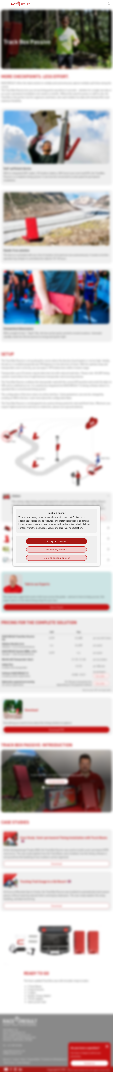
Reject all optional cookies (56, 557)
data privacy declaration (69, 527)
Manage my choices (56, 549)
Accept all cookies (56, 541)
